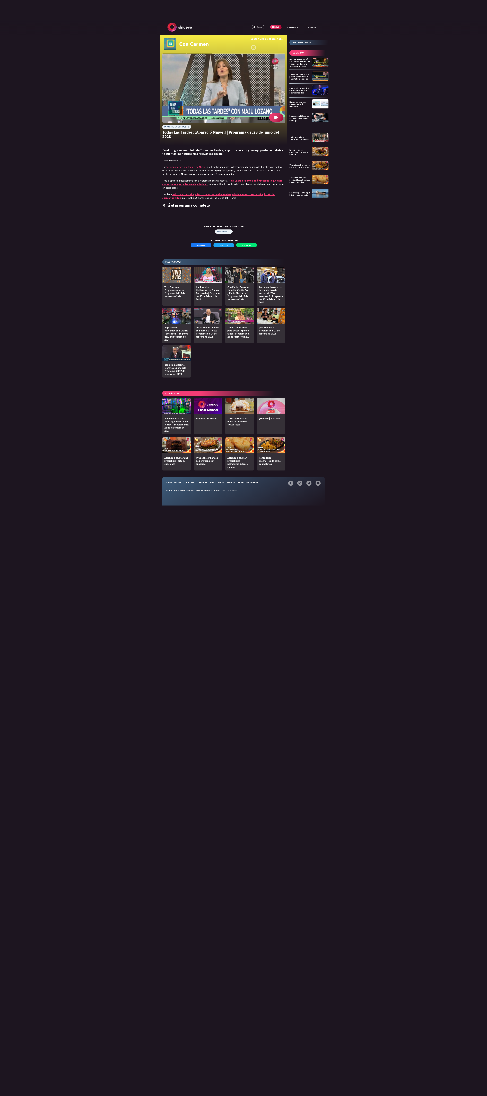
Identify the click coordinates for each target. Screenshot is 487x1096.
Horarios (311, 27)
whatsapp (246, 245)
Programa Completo (176, 126)
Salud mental (224, 231)
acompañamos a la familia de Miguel (187, 166)
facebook (201, 245)
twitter (224, 245)
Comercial (202, 482)
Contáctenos (217, 482)
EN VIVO (276, 27)
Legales (231, 482)
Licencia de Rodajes (248, 482)
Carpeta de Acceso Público (180, 482)
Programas (292, 27)
